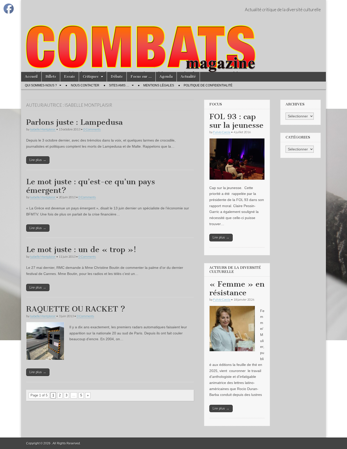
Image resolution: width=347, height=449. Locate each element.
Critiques (91, 76)
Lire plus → (37, 160)
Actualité (188, 76)
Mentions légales (158, 85)
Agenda (166, 76)
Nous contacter (85, 85)
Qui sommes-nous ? (41, 85)
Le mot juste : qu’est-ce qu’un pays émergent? (90, 186)
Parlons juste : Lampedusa (74, 122)
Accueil (31, 76)
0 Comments (92, 129)
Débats (117, 76)
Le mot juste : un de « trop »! (81, 249)
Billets (50, 76)
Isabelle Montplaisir (43, 129)
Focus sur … (141, 76)
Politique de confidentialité (208, 85)
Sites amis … (119, 85)
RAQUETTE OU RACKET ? (75, 309)
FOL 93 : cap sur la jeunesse (236, 121)
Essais (69, 76)
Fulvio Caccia (221, 132)
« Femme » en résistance (237, 288)
